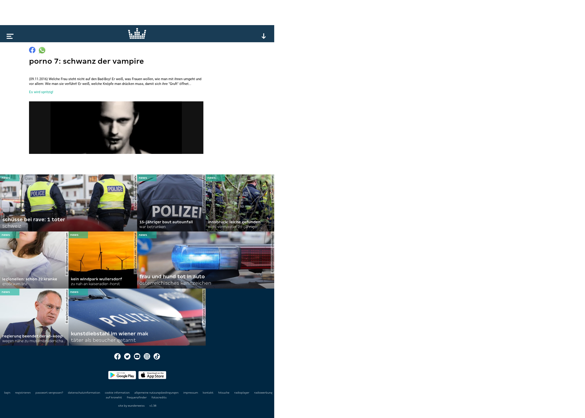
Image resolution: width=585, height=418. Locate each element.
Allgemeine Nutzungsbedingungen (156, 392)
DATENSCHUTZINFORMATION (84, 392)
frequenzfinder (137, 397)
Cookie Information (117, 392)
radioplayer (242, 392)
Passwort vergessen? (49, 392)
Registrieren (23, 392)
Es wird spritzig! (41, 92)
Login (7, 392)
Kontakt (208, 392)
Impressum (191, 392)
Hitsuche (224, 392)
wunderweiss (136, 405)
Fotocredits (159, 397)
